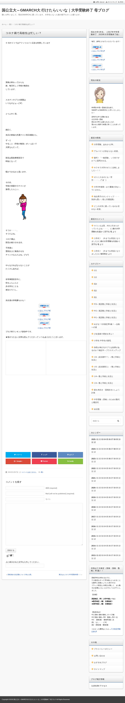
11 (92, 452)
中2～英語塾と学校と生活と (105, 311)
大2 (95, 277)
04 (105, 449)
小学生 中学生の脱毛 (102, 341)
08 (114, 459)
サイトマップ (112, 2)
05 (107, 449)
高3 (95, 284)
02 (100, 439)
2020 (93, 488)
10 (119, 449)
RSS (121, 2)
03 (102, 449)
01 (97, 449)
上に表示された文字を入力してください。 (23, 562)
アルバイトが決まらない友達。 (107, 151)
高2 (95, 291)
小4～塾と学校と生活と (103, 376)
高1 (42, 472)
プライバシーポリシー (103, 649)
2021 (93, 478)
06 (110, 468)
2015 (93, 536)
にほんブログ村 (44, 311)
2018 (93, 507)
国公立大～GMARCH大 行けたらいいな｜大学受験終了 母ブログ (55, 10)
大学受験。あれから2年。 (104, 144)
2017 (93, 517)
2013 (93, 555)
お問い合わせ (100, 2)
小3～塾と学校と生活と (103, 383)
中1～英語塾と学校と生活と (105, 317)
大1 (95, 270)
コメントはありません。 (29, 472)
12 (95, 452)
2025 (93, 439)
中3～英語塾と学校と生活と (105, 304)
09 (117, 449)
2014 (93, 546)
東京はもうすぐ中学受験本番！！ (70, 574)
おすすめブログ (100, 662)
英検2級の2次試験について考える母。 (20, 574)
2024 (93, 449)
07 (112, 449)
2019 (93, 497)
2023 (93, 459)
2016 (93, 526)
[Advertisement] (44, 64)
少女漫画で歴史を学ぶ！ (104, 334)
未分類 (96, 409)
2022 (93, 468)
